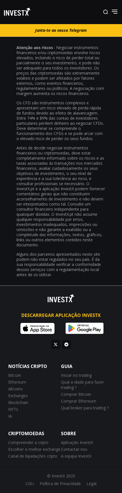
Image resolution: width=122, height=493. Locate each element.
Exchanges (18, 395)
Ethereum (17, 382)
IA (10, 416)
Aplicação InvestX (77, 442)
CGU (30, 483)
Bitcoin (14, 375)
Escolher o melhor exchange (34, 449)
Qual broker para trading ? (85, 408)
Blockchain (18, 402)
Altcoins (15, 389)
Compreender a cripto (28, 442)
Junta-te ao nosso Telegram (61, 30)
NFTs (13, 409)
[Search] (105, 12)
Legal (91, 483)
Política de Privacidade (60, 483)
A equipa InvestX (76, 456)
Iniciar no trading (76, 375)
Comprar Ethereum (78, 401)
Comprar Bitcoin (76, 394)
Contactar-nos (74, 449)
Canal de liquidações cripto (32, 456)
